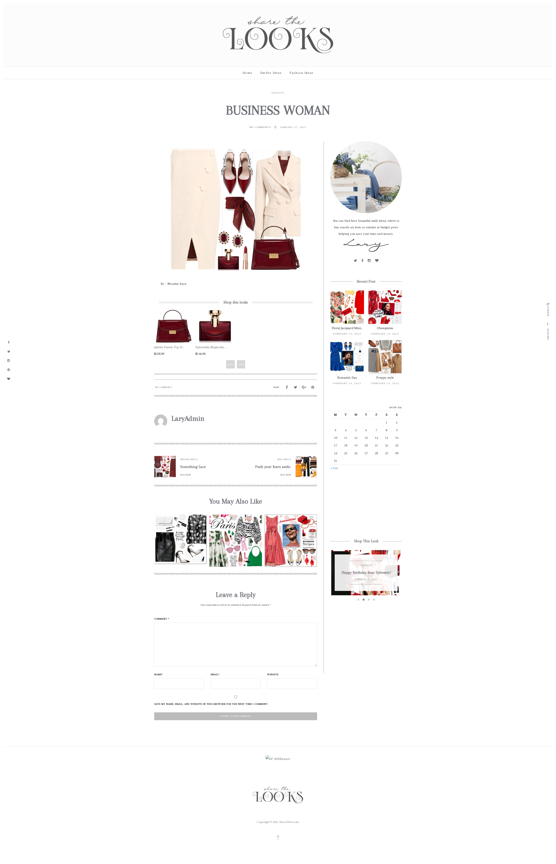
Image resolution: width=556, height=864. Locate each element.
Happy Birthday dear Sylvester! (366, 572)
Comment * (161, 618)
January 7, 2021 (366, 579)
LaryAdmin (188, 418)
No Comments (260, 127)
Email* (215, 674)
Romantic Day (347, 378)
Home (247, 73)
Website (272, 674)
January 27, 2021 (293, 127)
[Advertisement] (366, 505)
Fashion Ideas (301, 73)
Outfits (278, 92)
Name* (158, 674)
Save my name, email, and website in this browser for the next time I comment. (211, 704)
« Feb (334, 468)
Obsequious (385, 328)
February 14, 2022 (347, 333)
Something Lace (193, 466)
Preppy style (385, 378)
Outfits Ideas (271, 73)
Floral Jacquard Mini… (347, 328)
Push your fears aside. (273, 466)
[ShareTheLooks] (278, 34)
